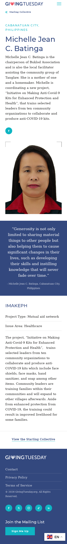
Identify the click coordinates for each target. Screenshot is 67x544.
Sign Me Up (20, 531)
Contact (11, 469)
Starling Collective (20, 12)
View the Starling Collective (33, 439)
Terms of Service (18, 485)
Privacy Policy (16, 477)
